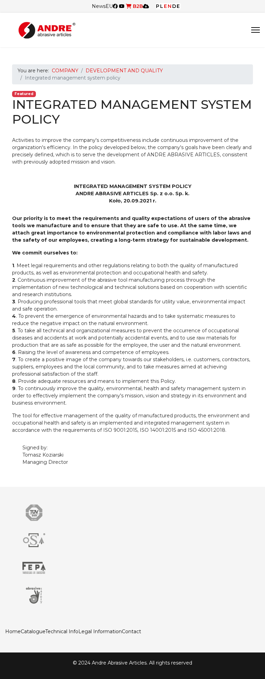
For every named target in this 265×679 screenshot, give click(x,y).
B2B (137, 6)
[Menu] (255, 30)
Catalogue (33, 631)
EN (168, 6)
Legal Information (100, 631)
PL (160, 6)
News (99, 6)
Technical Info (61, 631)
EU (109, 6)
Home (13, 631)
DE (176, 6)
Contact (131, 631)
